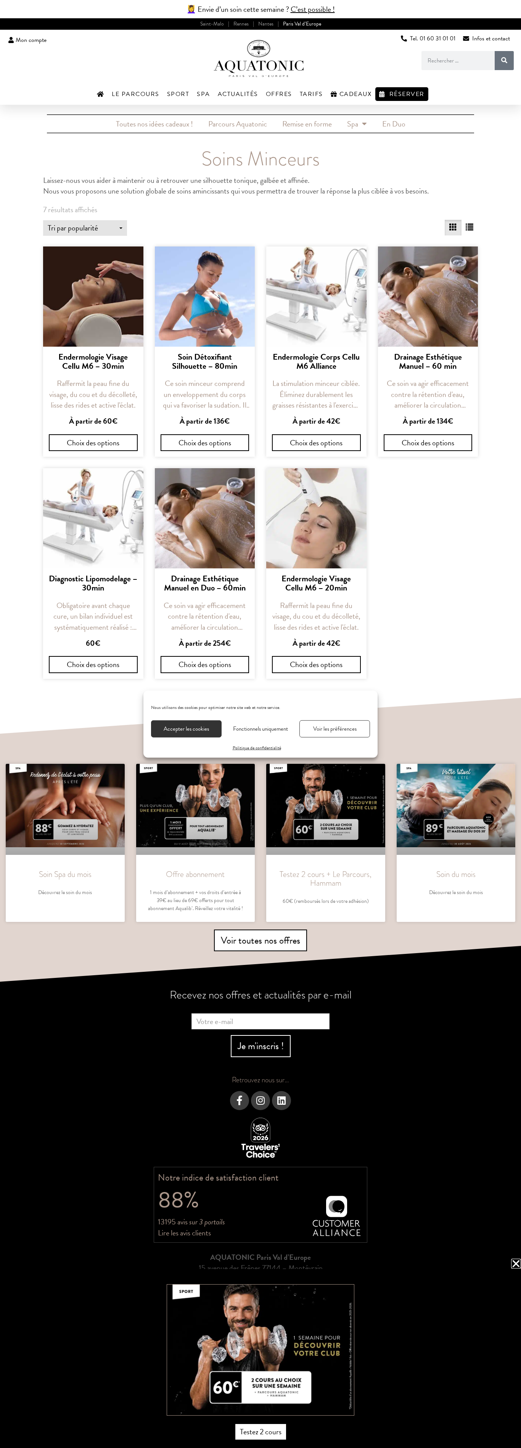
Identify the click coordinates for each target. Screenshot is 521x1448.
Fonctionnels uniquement (260, 729)
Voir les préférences (335, 729)
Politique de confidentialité (257, 747)
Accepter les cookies (186, 729)
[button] (516, 1264)
